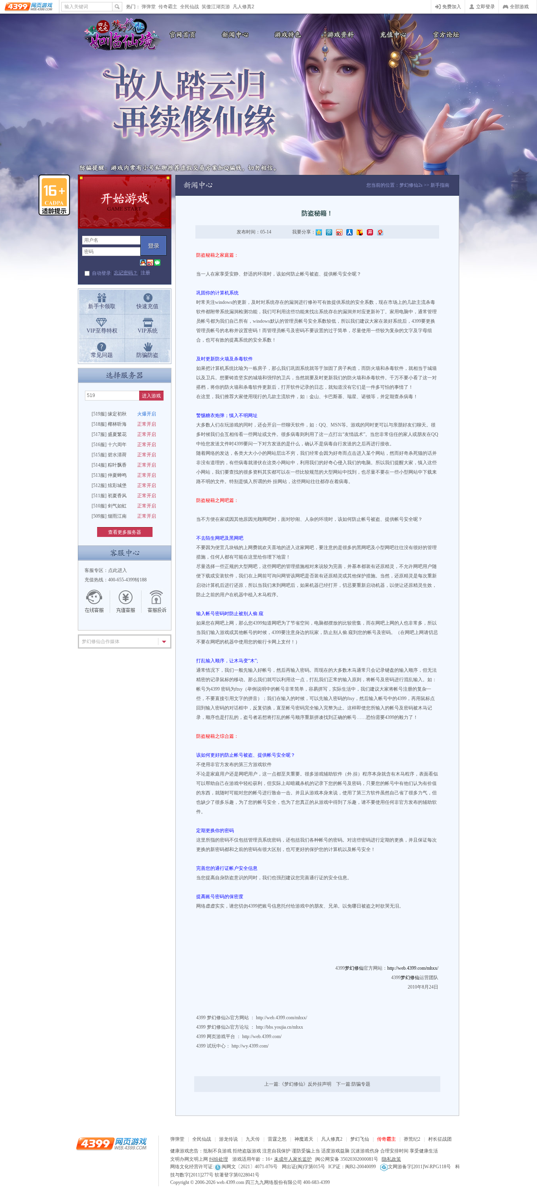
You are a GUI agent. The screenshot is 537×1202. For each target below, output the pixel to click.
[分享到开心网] (370, 232)
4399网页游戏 (29, 6)
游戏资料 (339, 34)
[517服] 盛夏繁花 (124, 434)
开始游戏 (124, 202)
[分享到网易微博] (380, 232)
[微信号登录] (157, 262)
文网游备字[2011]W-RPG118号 (419, 1166)
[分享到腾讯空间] (319, 232)
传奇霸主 (167, 6)
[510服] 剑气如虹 (124, 506)
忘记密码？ (126, 273)
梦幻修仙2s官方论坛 (228, 1027)
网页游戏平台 (221, 1036)
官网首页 (180, 34)
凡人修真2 (243, 6)
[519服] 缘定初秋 (124, 414)
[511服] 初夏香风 (124, 495)
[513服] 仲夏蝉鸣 (124, 475)
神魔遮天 (303, 1139)
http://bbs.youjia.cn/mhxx (279, 1027)
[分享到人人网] (349, 232)
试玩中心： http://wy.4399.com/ (237, 1046)
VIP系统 (148, 331)
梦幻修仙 (119, 35)
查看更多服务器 (124, 532)
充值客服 (126, 601)
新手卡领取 (102, 306)
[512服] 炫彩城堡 (124, 485)
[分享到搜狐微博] (360, 232)
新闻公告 (233, 34)
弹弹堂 (149, 6)
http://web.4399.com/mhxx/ (281, 1017)
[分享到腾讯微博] (329, 232)
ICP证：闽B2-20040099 (352, 1166)
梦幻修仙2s (411, 185)
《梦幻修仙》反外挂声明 (305, 1084)
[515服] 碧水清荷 (124, 455)
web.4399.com (230, 1182)
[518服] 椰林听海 (124, 424)
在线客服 (98, 601)
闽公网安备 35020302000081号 (347, 1159)
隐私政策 (391, 1159)
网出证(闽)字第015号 (303, 1166)
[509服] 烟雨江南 (124, 516)
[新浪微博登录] (150, 262)
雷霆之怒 (277, 1139)
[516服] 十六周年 (124, 444)
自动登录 (101, 273)
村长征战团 (440, 1139)
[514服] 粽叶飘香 (124, 465)
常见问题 (102, 355)
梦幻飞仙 (359, 1139)
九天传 (253, 1139)
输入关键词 (76, 6)
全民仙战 (189, 6)
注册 (145, 273)
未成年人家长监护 (293, 1159)
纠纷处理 (218, 1159)
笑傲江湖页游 (216, 6)
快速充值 (147, 306)
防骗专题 (360, 1084)
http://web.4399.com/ (261, 1036)
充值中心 (392, 34)
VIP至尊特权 (102, 331)
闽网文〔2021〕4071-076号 (250, 1166)
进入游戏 (151, 396)
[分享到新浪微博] (339, 232)
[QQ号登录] (143, 262)
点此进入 (117, 570)
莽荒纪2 (412, 1139)
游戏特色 (286, 34)
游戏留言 (153, 601)
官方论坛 (445, 34)
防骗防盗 (147, 355)
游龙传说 (228, 1139)
